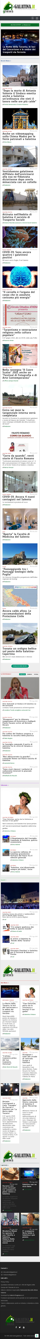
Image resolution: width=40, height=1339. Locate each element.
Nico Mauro (7, 142)
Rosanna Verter (9, 340)
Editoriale (10, 817)
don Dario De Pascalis (10, 1067)
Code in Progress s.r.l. (16, 1295)
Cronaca (10, 169)
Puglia (4, 249)
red (5, 919)
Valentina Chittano (10, 831)
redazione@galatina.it (9, 1275)
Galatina (5, 88)
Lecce (4, 531)
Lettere (10, 131)
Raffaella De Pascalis (10, 775)
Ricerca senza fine (7, 289)
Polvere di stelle (17, 931)
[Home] (20, 7)
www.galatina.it (17, 1336)
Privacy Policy (5, 1282)
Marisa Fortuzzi (8, 467)
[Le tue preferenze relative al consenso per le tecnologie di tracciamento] (37, 1335)
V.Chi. (6, 1254)
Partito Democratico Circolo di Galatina (16, 104)
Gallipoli (5, 717)
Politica (10, 88)
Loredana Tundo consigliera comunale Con (17, 710)
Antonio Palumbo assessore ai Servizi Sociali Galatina (20, 223)
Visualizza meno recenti (20, 666)
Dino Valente (16, 844)
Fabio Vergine (8, 738)
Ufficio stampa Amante (11, 381)
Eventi (9, 327)
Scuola (36, 674)
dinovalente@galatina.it (10, 1272)
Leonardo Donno (9, 763)
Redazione (7, 185)
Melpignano (6, 1000)
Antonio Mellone (29, 1240)
